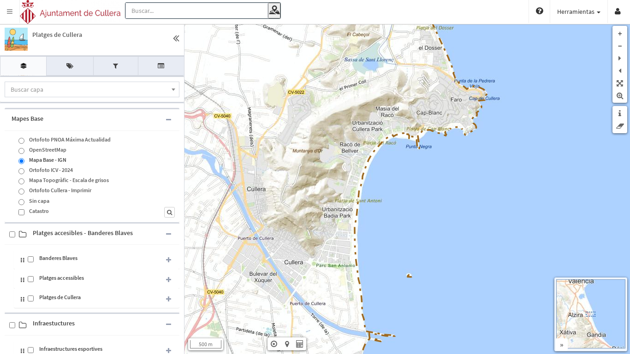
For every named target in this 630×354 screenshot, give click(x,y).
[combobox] (92, 89)
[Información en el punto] (620, 113)
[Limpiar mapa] (620, 126)
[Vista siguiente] (620, 58)
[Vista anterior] (620, 71)
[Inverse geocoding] (274, 10)
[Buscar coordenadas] (287, 344)
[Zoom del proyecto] (620, 83)
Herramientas (576, 11)
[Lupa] (620, 95)
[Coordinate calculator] (300, 344)
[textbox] (92, 89)
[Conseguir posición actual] (274, 344)
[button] (10, 11)
